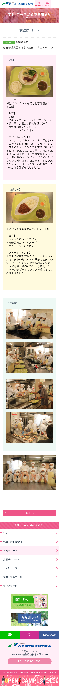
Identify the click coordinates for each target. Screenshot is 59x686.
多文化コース (10, 568)
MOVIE (47, 5)
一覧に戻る (29, 512)
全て (5, 532)
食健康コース (10, 550)
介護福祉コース (11, 559)
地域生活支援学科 (12, 541)
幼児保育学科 (10, 585)
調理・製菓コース (12, 577)
